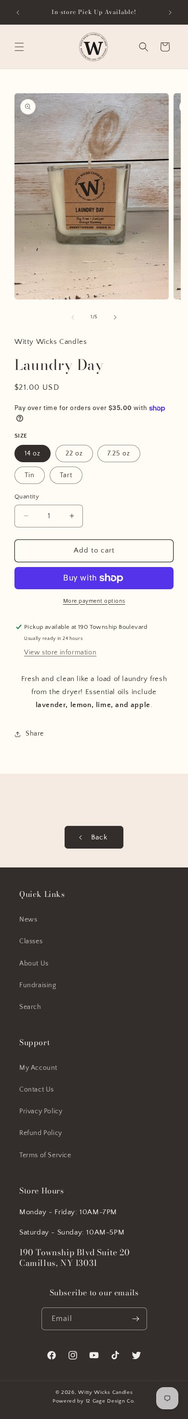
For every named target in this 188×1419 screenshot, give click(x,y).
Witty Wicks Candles (105, 1392)
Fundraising (37, 985)
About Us (34, 963)
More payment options (94, 601)
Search (30, 1007)
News (28, 919)
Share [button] (35, 734)
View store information (60, 652)
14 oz (32, 453)
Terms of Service (45, 1155)
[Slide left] (72, 317)
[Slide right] (115, 317)
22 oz (74, 453)
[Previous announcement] (17, 12)
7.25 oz (118, 453)
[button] (19, 46)
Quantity (26, 496)
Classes (30, 941)
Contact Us (36, 1089)
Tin (30, 475)
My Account (38, 1068)
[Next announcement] (170, 12)
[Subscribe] (136, 1318)
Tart (66, 475)
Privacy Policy (40, 1111)
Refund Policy (40, 1133)
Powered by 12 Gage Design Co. (94, 1401)
